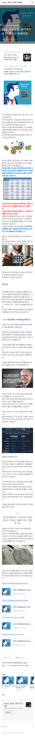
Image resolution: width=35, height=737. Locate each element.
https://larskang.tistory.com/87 (15, 583)
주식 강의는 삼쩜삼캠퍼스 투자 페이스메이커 (11, 55)
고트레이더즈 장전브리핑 (13, 69)
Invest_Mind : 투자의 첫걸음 (12, 2)
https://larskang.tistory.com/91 (13, 634)
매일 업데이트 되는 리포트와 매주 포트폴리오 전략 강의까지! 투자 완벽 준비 (11, 58)
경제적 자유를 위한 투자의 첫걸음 (13, 708)
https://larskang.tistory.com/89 (13, 617)
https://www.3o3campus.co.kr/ (14, 52)
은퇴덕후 (4, 733)
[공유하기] (8, 657)
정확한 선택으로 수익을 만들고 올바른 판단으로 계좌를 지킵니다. (17, 72)
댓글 (3, 695)
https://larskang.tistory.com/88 (15, 600)
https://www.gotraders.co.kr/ (14, 66)
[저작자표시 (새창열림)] (22, 657)
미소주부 (4, 730)
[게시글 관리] (11, 657)
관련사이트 (5, 727)
